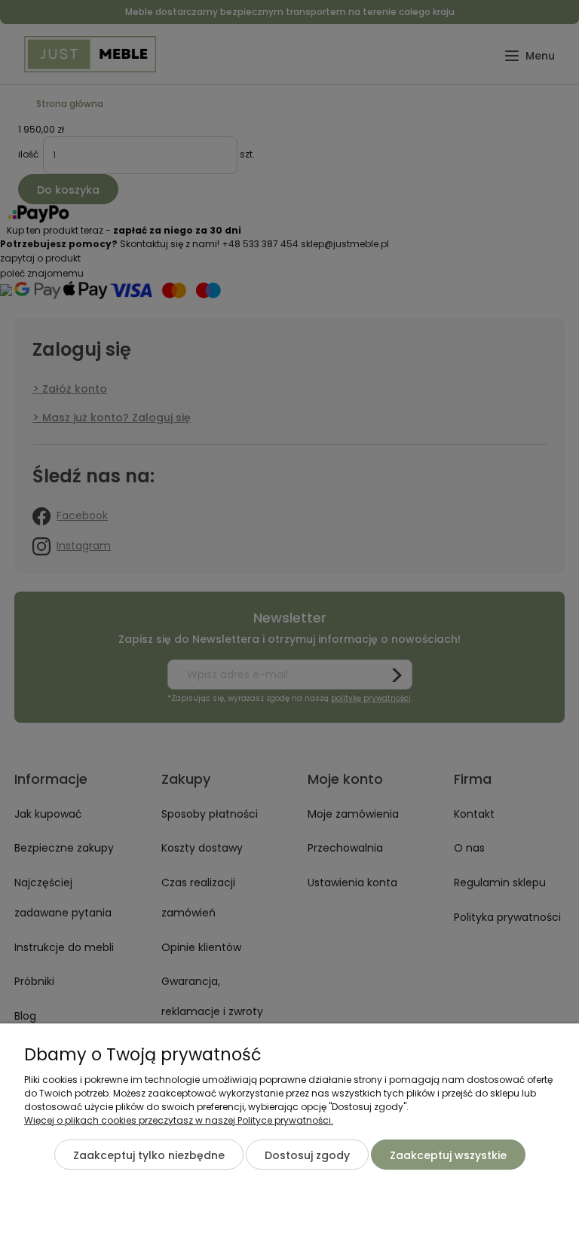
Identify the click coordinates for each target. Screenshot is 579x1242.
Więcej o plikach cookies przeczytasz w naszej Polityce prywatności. (178, 1120)
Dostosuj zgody (307, 1155)
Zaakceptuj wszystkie (448, 1155)
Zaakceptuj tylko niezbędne (149, 1155)
